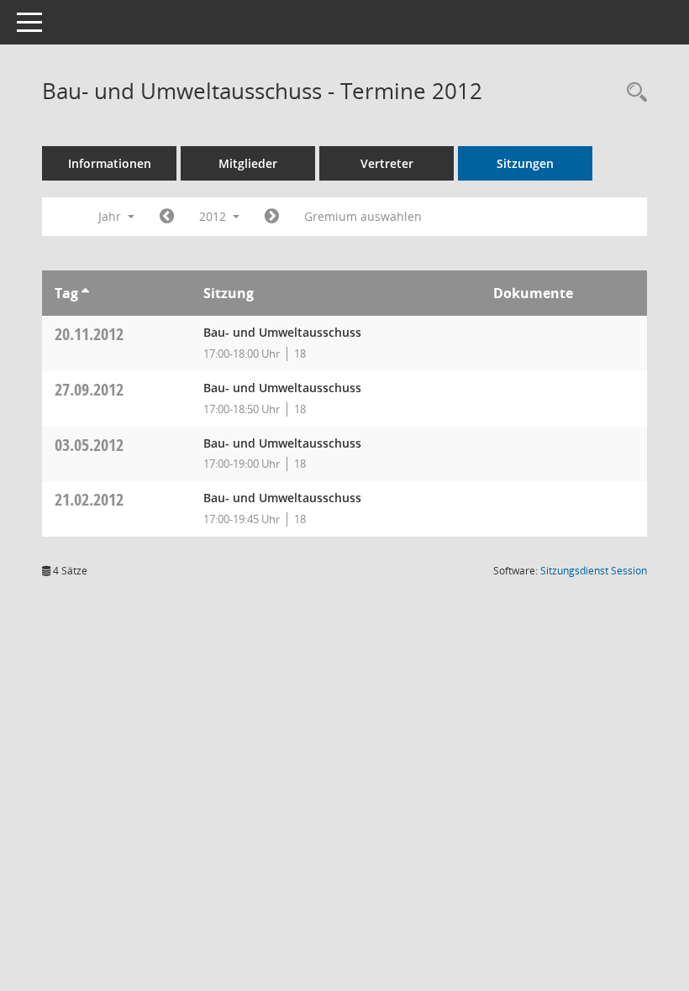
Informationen (109, 163)
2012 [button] (214, 216)
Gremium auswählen (363, 216)
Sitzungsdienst (593, 571)
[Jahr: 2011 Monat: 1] (167, 217)
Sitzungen (525, 163)
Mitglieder (247, 163)
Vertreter (386, 163)
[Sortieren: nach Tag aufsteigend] (85, 293)
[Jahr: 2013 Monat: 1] (272, 217)
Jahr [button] (111, 216)
